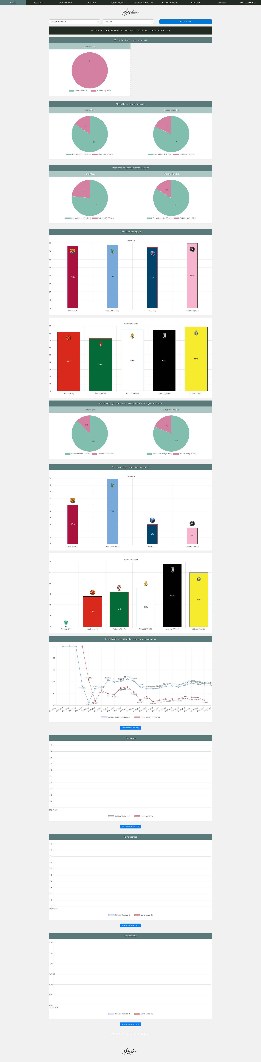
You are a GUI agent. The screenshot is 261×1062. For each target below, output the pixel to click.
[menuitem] (13, 2)
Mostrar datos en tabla (130, 728)
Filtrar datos (185, 22)
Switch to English (248, 3)
